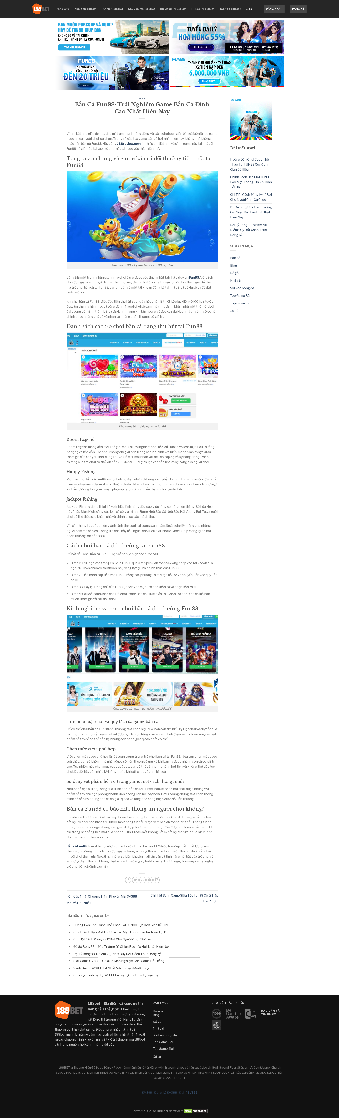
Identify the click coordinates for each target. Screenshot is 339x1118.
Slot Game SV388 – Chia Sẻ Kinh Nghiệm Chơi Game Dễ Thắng (119, 961)
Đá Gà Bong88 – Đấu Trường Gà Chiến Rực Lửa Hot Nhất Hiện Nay (121, 947)
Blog (249, 8)
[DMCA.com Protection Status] (195, 1111)
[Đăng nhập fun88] (227, 73)
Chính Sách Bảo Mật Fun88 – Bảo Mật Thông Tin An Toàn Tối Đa (120, 932)
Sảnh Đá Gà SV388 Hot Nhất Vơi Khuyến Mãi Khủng (111, 968)
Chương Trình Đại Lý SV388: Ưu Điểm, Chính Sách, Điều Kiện (116, 975)
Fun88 (194, 277)
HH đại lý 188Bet (202, 8)
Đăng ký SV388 (165, 1092)
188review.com (129, 144)
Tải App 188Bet (230, 8)
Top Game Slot (241, 303)
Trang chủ (62, 8)
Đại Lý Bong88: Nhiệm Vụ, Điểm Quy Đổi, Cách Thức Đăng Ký (117, 954)
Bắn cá (235, 258)
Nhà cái (235, 280)
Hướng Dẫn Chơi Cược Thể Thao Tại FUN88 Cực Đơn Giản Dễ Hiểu (121, 925)
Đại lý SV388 (188, 1092)
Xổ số (234, 311)
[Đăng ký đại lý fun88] (112, 37)
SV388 (147, 1092)
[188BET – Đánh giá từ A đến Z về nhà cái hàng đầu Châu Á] (40, 8)
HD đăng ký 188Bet (173, 8)
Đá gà (234, 273)
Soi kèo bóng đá (242, 288)
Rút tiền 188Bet (112, 8)
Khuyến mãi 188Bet (141, 8)
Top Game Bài (240, 296)
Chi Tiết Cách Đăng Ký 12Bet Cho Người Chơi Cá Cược (112, 939)
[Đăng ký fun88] (251, 119)
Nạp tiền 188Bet (86, 8)
